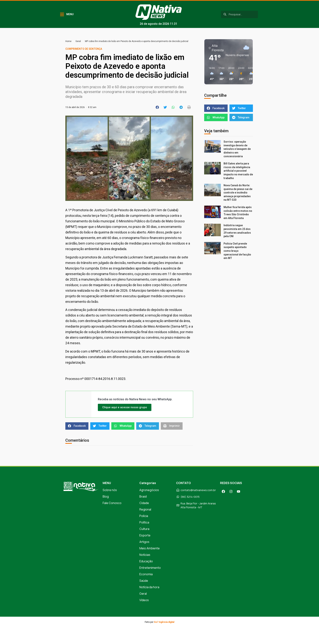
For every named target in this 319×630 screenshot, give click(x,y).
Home (68, 41)
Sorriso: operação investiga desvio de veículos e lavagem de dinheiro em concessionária (237, 149)
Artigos (144, 542)
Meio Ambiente (149, 548)
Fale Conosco (112, 503)
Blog (106, 496)
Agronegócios (149, 490)
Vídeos (144, 600)
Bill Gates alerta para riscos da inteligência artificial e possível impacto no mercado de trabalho (238, 170)
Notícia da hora (149, 587)
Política (144, 522)
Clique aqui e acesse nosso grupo (124, 407)
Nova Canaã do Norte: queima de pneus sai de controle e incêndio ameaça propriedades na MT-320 (238, 192)
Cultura (144, 529)
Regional (145, 509)
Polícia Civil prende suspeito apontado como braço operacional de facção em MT (237, 251)
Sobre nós (110, 490)
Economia (146, 574)
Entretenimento (150, 568)
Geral (78, 41)
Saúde (143, 580)
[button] (157, 107)
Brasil (143, 496)
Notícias (144, 555)
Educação (146, 561)
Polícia (143, 516)
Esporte (144, 535)
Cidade (144, 503)
